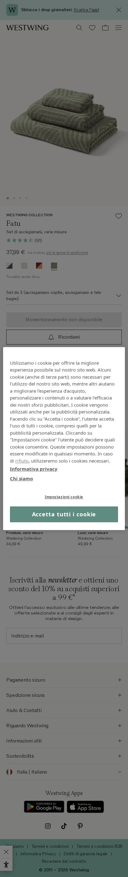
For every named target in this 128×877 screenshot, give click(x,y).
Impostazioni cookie (64, 497)
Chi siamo (21, 478)
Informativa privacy (33, 469)
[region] (64, 438)
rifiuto (22, 461)
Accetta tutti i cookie (64, 514)
